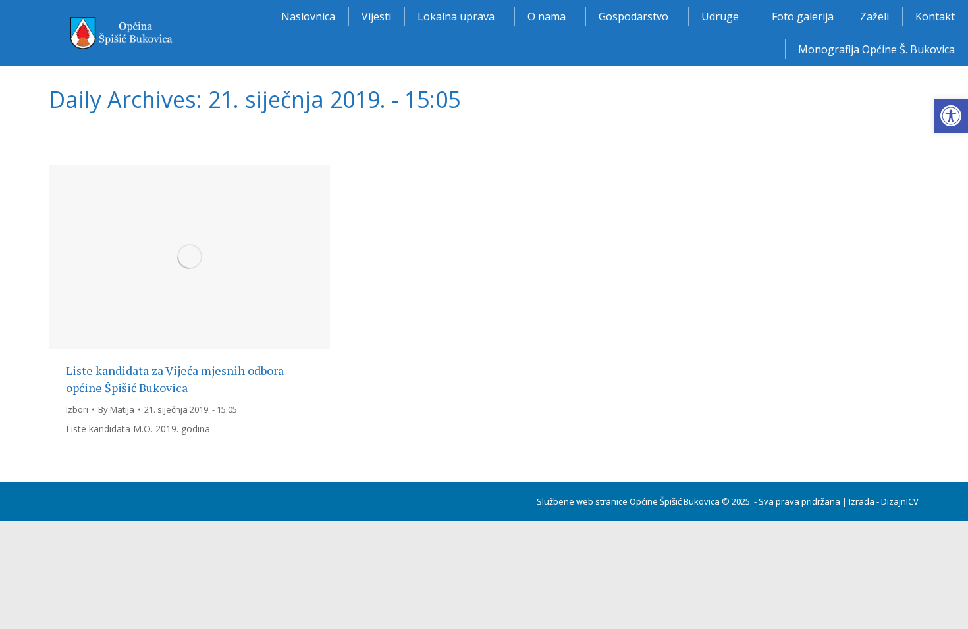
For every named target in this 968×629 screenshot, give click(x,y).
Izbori (77, 409)
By (116, 409)
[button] (951, 116)
